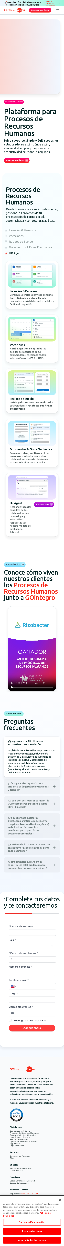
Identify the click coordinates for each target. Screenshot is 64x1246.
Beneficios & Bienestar (20, 1137)
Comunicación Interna (20, 1131)
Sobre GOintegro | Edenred (22, 1181)
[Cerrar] (60, 1199)
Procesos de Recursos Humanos (24, 1133)
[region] (32, 1220)
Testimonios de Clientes (21, 1168)
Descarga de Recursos (20, 1156)
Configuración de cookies (32, 1222)
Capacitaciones (17, 1146)
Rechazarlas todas (32, 1231)
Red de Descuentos (19, 1139)
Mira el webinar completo (50, 3)
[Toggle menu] (57, 10)
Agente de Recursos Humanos (23, 1141)
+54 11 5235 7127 (29, 1194)
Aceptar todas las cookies (32, 1240)
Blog (12, 1158)
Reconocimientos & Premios (23, 1135)
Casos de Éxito (16, 1170)
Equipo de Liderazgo (19, 1183)
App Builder (15, 1143)
